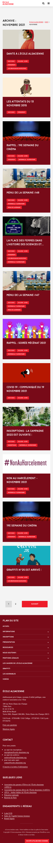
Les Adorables (9, 674)
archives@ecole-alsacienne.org (15, 757)
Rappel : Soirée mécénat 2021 (26, 343)
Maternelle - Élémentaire (27, 159)
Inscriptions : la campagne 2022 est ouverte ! (25, 433)
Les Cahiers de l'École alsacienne (17, 663)
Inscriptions (12, 445)
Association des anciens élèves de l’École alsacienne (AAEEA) (27, 790)
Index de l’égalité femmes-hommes (17, 816)
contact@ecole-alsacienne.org (15, 762)
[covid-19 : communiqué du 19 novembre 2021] (26, 372)
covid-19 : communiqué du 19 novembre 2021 (25, 389)
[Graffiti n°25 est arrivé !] (26, 555)
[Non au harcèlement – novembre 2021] (26, 463)
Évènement (11, 65)
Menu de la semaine (14, 207)
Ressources (8, 647)
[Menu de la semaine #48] (26, 178)
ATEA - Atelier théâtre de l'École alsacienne (20, 792)
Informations (9, 631)
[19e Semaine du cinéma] (26, 511)
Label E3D (8, 813)
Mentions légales (11, 658)
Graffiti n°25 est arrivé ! (24, 570)
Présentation (9, 642)
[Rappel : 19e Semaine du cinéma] (26, 130)
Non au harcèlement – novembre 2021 (22, 480)
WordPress (43, 832)
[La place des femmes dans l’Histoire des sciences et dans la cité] (26, 225)
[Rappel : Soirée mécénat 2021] (26, 328)
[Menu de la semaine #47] (26, 280)
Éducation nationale (11, 795)
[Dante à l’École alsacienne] (26, 39)
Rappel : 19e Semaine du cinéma (23, 147)
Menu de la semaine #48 (23, 192)
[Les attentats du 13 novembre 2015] (26, 87)
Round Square (9, 818)
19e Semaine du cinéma (22, 525)
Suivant (34, 604)
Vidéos (6, 679)
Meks (33, 835)
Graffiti (6, 668)
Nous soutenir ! (10, 653)
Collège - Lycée (23, 61)
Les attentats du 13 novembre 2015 (20, 103)
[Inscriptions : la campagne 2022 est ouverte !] (26, 416)
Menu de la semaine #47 (23, 295)
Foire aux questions (10, 725)
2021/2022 (11, 61)
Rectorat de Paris (10, 797)
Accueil (6, 626)
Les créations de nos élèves (17, 68)
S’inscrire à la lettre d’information (15, 766)
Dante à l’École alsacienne (25, 54)
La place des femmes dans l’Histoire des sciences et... (25, 242)
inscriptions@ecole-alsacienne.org (16, 752)
